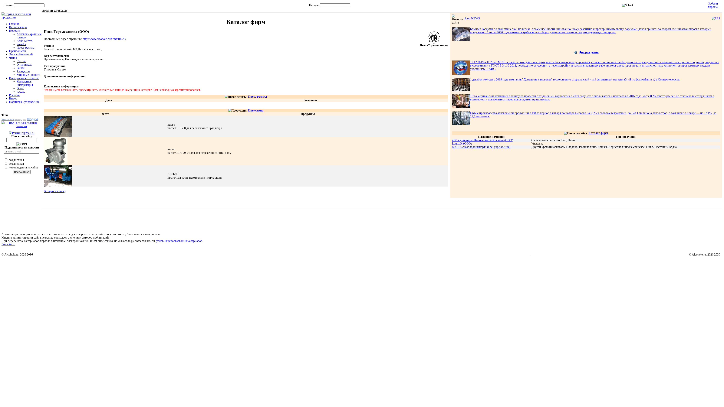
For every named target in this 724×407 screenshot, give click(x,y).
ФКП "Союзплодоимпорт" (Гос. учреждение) (481, 146)
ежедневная (16, 159)
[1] (58, 136)
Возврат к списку (55, 191)
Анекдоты (23, 71)
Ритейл (21, 44)
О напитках (24, 64)
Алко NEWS (25, 40)
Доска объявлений (21, 54)
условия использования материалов (179, 241)
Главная (14, 23)
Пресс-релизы (26, 47)
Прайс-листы (17, 51)
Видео (13, 98)
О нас (20, 88)
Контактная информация (25, 83)
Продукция (255, 110)
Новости (14, 30)
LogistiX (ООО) (462, 143)
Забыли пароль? (713, 5)
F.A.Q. (21, 91)
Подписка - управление (24, 101)
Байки (21, 68)
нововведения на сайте (23, 167)
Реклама (14, 95)
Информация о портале (24, 78)
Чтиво (13, 57)
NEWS (472, 18)
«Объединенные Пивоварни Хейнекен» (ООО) (482, 140)
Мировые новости (28, 74)
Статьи (21, 61)
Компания (8, 119)
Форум (32, 119)
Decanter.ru (8, 244)
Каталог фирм (18, 27)
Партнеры (18, 120)
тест (24, 120)
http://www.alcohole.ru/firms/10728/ (104, 39)
